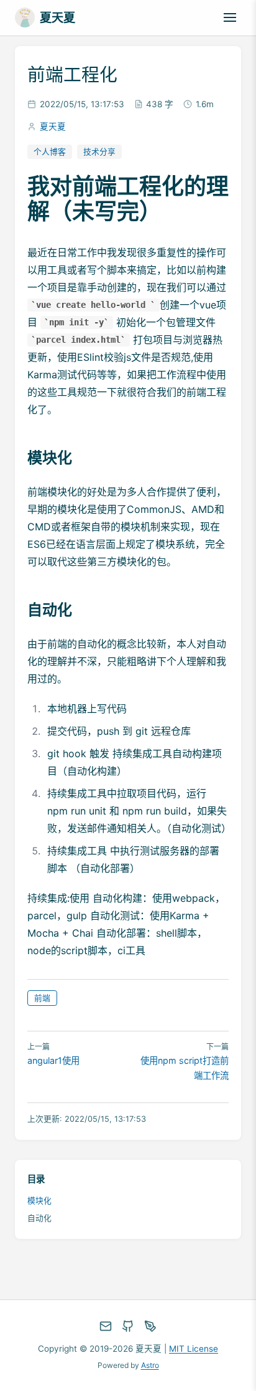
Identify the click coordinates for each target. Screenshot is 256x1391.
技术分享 (99, 151)
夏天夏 (53, 126)
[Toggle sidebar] (230, 17)
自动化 (39, 1218)
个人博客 (50, 151)
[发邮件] (105, 1326)
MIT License (193, 1349)
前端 (42, 998)
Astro (150, 1365)
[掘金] (150, 1326)
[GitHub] (128, 1326)
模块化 (39, 1200)
